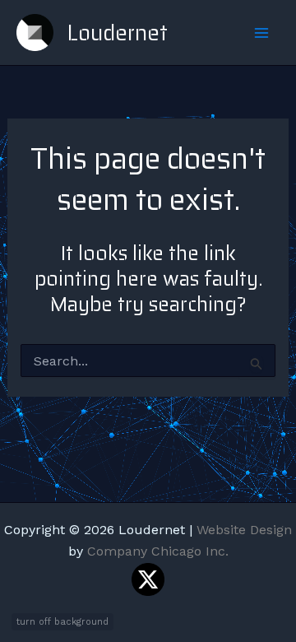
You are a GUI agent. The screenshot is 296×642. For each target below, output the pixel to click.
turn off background (62, 621)
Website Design (244, 529)
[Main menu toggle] (261, 33)
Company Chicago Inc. (158, 551)
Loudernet (117, 32)
